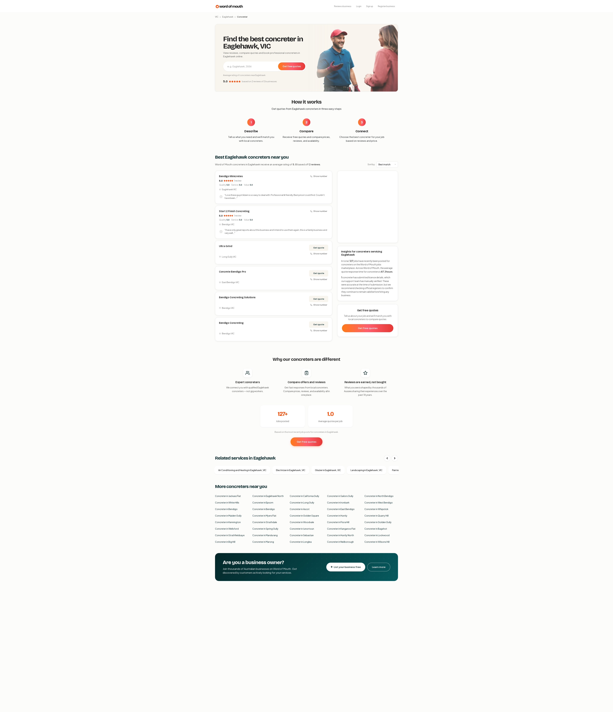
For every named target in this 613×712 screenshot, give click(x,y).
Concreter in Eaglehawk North (268, 496)
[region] (368, 207)
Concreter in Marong (263, 541)
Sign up (369, 6)
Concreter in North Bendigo (379, 496)
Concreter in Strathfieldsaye (230, 535)
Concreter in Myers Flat (264, 515)
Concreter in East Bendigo (341, 509)
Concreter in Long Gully (302, 502)
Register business (386, 6)
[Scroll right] (395, 458)
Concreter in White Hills (227, 502)
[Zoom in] (393, 175)
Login (358, 6)
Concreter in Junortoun (302, 528)
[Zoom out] (393, 179)
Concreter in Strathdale (264, 522)
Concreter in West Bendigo (378, 502)
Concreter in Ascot (300, 509)
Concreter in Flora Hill (338, 522)
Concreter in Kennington (228, 522)
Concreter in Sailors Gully (340, 496)
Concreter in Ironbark (338, 502)
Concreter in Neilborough (340, 541)
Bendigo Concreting (231, 322)
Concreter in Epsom (262, 502)
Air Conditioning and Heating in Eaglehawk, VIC (242, 470)
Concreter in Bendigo (226, 509)
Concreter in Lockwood (377, 535)
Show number (320, 176)
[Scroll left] (387, 458)
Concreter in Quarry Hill (376, 515)
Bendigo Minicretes (231, 176)
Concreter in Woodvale (302, 522)
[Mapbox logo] (346, 240)
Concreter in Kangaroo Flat (341, 528)
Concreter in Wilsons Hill (377, 541)
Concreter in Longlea (301, 541)
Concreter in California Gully (304, 496)
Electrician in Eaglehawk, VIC (290, 470)
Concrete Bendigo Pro (232, 271)
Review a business (342, 6)
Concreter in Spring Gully (265, 528)
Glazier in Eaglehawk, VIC (328, 470)
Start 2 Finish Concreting (234, 211)
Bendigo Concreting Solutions (237, 297)
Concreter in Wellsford (227, 528)
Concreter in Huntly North (340, 535)
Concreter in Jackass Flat (228, 496)
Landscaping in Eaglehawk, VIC (366, 470)
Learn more (379, 566)
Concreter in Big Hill (225, 541)
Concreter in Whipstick (376, 509)
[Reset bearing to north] (393, 184)
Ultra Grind (225, 246)
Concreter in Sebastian (302, 535)
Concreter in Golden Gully (378, 522)
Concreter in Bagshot (375, 528)
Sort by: (371, 164)
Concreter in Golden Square (304, 515)
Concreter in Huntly (337, 515)
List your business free (347, 566)
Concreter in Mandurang (265, 535)
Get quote (318, 247)
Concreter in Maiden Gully (228, 515)
